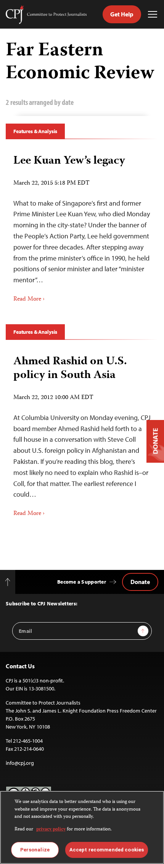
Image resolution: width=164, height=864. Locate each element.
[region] (82, 827)
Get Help (121, 14)
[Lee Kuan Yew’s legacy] (82, 226)
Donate (140, 582)
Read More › (29, 299)
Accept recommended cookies (106, 850)
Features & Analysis (35, 131)
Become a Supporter (81, 581)
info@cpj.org (20, 762)
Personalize (35, 850)
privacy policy (51, 829)
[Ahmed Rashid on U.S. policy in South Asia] (82, 433)
